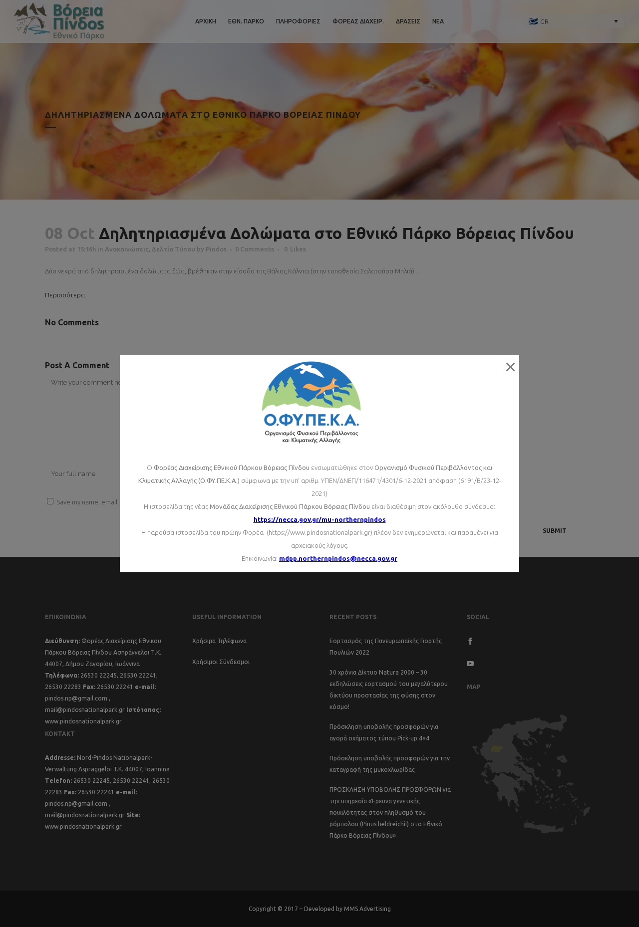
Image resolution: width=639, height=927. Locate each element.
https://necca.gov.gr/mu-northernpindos (320, 519)
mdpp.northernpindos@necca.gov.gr (338, 558)
